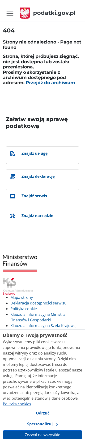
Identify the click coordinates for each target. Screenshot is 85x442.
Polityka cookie (23, 308)
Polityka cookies (17, 403)
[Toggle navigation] (10, 13)
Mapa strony (21, 297)
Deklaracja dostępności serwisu (38, 303)
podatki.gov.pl (54, 12)
